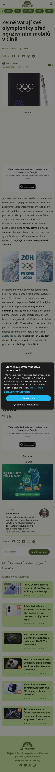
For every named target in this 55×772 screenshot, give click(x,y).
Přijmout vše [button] (28, 398)
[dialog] (27, 386)
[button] (27, 392)
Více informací (36, 387)
